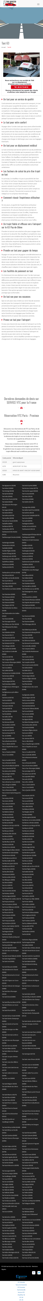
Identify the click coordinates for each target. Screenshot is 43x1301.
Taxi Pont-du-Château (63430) (30, 912)
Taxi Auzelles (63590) (8, 518)
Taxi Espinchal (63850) (28, 703)
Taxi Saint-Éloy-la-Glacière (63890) (31, 997)
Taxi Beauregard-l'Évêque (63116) (31, 534)
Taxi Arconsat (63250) (28, 494)
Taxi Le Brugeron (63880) (9, 785)
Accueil (4, 47)
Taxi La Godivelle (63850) (29, 755)
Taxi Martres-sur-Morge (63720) (31, 825)
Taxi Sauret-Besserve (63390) (10, 1165)
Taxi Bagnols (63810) (27, 524)
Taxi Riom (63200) (7, 934)
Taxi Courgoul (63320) (8, 659)
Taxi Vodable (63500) (8, 1250)
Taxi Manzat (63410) (7, 814)
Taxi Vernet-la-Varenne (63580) (30, 1225)
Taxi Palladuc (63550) (28, 891)
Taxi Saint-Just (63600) (8, 1078)
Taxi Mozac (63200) (27, 861)
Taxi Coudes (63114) (27, 657)
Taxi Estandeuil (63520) (28, 706)
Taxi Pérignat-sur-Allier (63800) (30, 899)
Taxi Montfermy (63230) (28, 853)
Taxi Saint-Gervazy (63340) (9, 1046)
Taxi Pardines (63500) (8, 893)
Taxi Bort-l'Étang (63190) (9, 553)
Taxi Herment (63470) (8, 730)
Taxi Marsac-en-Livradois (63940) (31, 820)
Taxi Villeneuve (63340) (8, 1239)
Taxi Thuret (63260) (27, 1198)
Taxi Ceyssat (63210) (28, 581)
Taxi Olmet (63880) (7, 882)
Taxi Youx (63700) (26, 1255)
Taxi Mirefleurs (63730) (8, 842)
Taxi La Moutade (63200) (9, 763)
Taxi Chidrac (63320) (27, 638)
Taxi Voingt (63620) (27, 1250)
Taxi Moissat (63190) (7, 844)
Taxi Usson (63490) (7, 1212)
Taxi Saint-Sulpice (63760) (9, 1146)
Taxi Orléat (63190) (27, 888)
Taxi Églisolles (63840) (28, 695)
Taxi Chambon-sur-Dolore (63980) (11, 589)
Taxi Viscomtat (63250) (28, 1244)
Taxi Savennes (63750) (28, 1176)
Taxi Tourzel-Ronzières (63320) (10, 1203)
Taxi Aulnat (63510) (7, 513)
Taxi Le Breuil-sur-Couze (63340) (11, 782)
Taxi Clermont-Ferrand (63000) (30, 643)
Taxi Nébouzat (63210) (8, 866)
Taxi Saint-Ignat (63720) (28, 1054)
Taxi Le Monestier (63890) (9, 790)
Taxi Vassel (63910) (7, 1222)
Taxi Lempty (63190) (7, 798)
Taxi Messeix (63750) (8, 839)
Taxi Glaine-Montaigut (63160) (30, 722)
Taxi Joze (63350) (27, 736)
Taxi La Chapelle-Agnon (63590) (30, 744)
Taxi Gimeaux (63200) (8, 722)
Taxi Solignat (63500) (28, 1184)
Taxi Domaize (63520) (8, 676)
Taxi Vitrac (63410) (7, 1247)
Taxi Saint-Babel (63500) (28, 961)
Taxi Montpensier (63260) (29, 855)
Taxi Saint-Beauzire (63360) (9, 967)
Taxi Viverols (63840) (27, 1247)
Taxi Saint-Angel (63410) (8, 959)
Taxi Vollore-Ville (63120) (28, 1252)
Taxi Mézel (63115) (27, 839)
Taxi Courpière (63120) (28, 662)
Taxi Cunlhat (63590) (7, 670)
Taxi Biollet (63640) (7, 548)
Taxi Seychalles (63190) (28, 1182)
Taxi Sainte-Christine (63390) (10, 1160)
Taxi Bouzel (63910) (27, 556)
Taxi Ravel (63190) (27, 929)
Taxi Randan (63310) (7, 929)
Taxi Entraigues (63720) (28, 698)
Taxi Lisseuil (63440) (27, 801)
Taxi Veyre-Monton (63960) (29, 1233)
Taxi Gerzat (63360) (27, 717)
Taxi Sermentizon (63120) (29, 1179)
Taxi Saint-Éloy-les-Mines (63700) (11, 1002)
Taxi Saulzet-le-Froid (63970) (30, 1163)
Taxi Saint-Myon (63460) (8, 1097)
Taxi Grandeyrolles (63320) (29, 725)
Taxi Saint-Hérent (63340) (29, 1046)
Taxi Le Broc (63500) (27, 782)
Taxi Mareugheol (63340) (29, 817)
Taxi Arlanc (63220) (27, 496)
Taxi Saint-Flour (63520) (28, 1010)
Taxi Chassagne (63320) (8, 621)
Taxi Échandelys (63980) (8, 684)
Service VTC (21, 1292)
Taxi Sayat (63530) (7, 1179)
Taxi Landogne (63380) (8, 774)
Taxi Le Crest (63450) (28, 787)
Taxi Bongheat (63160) (28, 551)
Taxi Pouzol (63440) (7, 918)
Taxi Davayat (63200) (27, 673)
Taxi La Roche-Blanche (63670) (10, 766)
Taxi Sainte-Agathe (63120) (9, 1157)
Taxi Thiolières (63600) (8, 1198)
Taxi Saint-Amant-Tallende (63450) (11, 956)
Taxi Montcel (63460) (27, 850)
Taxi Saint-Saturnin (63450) (29, 1135)
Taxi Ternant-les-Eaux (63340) (10, 1195)
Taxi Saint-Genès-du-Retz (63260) (31, 1021)
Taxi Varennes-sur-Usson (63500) (31, 1220)
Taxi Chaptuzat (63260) (28, 605)
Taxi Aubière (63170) (27, 502)
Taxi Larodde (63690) (8, 779)
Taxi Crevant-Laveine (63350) (30, 665)
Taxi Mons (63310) (27, 844)
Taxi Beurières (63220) (8, 545)
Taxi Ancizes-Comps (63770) (30, 488)
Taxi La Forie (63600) (7, 755)
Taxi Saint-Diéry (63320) (28, 994)
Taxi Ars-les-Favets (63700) (9, 499)
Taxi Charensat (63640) (28, 616)
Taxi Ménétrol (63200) (28, 836)
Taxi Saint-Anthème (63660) (29, 959)
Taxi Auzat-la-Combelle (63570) (30, 515)
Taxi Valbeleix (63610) (28, 1212)
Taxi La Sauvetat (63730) (9, 768)
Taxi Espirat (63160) (7, 706)
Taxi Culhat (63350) (27, 668)
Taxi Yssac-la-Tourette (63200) (30, 1258)
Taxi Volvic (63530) (7, 1255)
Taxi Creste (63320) (7, 665)
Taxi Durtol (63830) (27, 681)
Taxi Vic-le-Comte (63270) (9, 1236)
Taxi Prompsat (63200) (8, 921)
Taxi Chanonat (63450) (8, 602)
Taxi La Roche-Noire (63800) (29, 766)
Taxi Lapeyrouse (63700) (29, 774)
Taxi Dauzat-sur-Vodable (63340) (11, 673)
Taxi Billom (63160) (27, 545)
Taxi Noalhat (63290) (27, 872)
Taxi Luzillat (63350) (27, 806)
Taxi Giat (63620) (6, 719)
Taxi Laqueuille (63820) (28, 776)
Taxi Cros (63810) (7, 668)
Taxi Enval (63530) (7, 700)
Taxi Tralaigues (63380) (28, 1203)
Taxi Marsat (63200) (7, 823)
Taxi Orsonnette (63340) (9, 891)
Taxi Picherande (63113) (28, 907)
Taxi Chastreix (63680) (28, 621)
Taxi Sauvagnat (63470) (8, 1171)
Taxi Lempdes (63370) (28, 795)
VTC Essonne (21, 1287)
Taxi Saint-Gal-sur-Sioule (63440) (11, 1016)
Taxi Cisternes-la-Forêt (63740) (10, 640)
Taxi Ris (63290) (26, 934)
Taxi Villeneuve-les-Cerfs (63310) (31, 1239)
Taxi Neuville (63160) (7, 872)
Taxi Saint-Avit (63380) (8, 961)
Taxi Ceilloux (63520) (27, 575)
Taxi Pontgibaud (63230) (28, 915)
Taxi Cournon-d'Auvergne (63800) (11, 662)
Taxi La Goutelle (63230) (8, 760)
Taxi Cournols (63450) (28, 659)
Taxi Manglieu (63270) (28, 812)
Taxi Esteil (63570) (7, 708)
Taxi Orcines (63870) (27, 885)
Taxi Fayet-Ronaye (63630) (9, 711)
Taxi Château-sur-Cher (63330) (10, 624)
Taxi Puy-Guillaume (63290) (29, 923)
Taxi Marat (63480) (27, 814)
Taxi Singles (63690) (7, 1184)
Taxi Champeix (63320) (8, 597)
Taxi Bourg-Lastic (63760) (9, 556)
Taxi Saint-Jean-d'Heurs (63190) (31, 1059)
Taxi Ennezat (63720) (7, 698)
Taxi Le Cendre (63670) (28, 785)
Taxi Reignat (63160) (7, 931)
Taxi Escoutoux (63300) (28, 700)
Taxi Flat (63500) (6, 714)
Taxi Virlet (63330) (7, 1244)
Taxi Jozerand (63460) (8, 738)
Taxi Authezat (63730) (8, 515)
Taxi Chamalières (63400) (29, 586)
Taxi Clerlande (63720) (8, 643)
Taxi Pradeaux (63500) (28, 918)
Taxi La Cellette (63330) (8, 744)
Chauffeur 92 (21, 1295)
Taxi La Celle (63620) (27, 741)
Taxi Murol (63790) (27, 863)
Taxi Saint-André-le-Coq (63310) (31, 956)
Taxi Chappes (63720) (8, 605)
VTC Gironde (21, 1282)
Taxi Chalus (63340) (7, 586)
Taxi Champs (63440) (8, 600)
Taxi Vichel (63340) (27, 1236)
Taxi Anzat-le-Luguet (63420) (30, 491)
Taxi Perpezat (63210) (8, 902)
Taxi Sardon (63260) (7, 1163)
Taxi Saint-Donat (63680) (8, 997)
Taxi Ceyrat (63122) (7, 581)
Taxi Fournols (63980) (28, 714)
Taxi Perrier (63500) (27, 902)
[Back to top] (37, 1295)
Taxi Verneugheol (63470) (9, 1228)
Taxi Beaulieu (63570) (8, 529)
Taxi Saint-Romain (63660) (29, 1133)
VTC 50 (21, 1297)
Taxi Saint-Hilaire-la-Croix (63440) (31, 1048)
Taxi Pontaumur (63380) (8, 915)
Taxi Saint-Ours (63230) (8, 1100)
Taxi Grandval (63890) (28, 727)
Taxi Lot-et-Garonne (21, 1285)
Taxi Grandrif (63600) (8, 727)
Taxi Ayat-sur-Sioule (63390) (10, 521)
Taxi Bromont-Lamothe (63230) (30, 562)
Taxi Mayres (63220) (27, 828)
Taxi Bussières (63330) (28, 567)
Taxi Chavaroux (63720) (8, 638)
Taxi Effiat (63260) (27, 684)
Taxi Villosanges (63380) (8, 1241)
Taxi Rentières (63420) (28, 931)
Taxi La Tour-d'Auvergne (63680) (31, 768)
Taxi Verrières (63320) (8, 1231)
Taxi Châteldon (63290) (8, 632)
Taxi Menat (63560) (7, 836)
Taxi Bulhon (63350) (27, 564)
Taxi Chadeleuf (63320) (28, 583)
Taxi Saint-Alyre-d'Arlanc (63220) (31, 948)
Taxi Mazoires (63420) (28, 831)
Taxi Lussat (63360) (7, 806)
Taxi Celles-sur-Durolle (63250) (10, 578)
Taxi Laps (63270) (7, 776)
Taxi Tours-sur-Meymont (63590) (31, 1201)
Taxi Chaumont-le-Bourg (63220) (31, 632)
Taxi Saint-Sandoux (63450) (9, 1135)
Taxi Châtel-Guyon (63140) (29, 630)
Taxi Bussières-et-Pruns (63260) (11, 572)
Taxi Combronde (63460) (9, 649)
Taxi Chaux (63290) (27, 635)
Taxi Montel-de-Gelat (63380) (10, 853)
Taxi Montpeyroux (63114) (9, 858)
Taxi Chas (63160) (27, 619)
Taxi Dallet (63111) (27, 670)
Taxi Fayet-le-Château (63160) (30, 708)
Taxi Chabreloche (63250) (9, 583)
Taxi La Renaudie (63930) (29, 763)
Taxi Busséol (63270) (7, 567)
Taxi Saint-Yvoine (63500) (29, 1154)
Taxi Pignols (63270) (7, 910)
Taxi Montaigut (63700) (28, 847)
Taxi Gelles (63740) (7, 717)
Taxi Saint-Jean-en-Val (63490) (30, 1065)
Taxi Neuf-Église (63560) (28, 869)
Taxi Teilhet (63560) (27, 1192)
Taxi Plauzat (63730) (7, 912)
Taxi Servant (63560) (7, 1182)
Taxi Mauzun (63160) (7, 828)
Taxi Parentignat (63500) (8, 896)
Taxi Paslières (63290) (28, 896)
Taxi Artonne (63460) (27, 499)
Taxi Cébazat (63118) (8, 575)
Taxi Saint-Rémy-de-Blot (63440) (11, 1127)
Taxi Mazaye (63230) (7, 831)
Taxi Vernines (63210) (28, 1228)
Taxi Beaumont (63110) (28, 529)
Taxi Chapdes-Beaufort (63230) (30, 602)
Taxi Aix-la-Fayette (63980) (29, 485)
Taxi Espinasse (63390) (8, 703)
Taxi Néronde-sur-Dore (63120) (30, 866)
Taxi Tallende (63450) (8, 1190)
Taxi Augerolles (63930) (28, 507)
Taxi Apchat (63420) (7, 494)
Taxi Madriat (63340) (7, 809)
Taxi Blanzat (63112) (27, 548)
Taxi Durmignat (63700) (8, 681)
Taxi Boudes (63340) (27, 553)
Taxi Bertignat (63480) (8, 543)
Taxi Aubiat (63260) (7, 502)
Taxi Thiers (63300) (27, 1195)
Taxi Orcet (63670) (7, 885)
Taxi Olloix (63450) (27, 880)
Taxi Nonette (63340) (28, 874)
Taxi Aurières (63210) (28, 513)
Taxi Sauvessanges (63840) (9, 1173)
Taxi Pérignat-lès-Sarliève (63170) (11, 899)
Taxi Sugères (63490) (8, 1187)
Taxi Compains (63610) (28, 649)
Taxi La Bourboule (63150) (9, 741)
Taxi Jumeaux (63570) (28, 738)
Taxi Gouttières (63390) (8, 725)
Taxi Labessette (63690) (9, 771)
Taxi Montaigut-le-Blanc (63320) (11, 850)
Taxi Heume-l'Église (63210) (29, 730)
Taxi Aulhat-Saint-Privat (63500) (30, 510)
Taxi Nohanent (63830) (8, 874)
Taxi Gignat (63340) (27, 719)
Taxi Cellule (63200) (27, 578)
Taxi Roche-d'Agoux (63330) (29, 940)
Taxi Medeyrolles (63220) (9, 834)
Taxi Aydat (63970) (27, 521)
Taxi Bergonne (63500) (28, 537)
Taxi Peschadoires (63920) (9, 904)
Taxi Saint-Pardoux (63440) (29, 1100)
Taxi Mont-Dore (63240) (8, 847)
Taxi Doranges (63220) (28, 676)
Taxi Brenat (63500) (27, 559)
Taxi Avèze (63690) (27, 518)
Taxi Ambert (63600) (7, 488)
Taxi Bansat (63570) (7, 526)
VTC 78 (21, 1300)
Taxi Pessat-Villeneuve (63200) (10, 907)
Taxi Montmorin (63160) (8, 855)
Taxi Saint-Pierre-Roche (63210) (31, 1111)
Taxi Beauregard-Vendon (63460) (11, 537)
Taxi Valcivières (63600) (8, 1217)
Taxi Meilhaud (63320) (28, 834)
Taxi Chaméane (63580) (8, 594)
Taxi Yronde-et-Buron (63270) (10, 1258)
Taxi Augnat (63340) (7, 510)
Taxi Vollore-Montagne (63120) (10, 1252)
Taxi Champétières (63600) (29, 597)
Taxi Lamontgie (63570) (28, 771)
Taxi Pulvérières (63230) (8, 923)
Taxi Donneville (21, 1290)
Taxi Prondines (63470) (28, 921)
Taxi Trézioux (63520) (28, 1209)
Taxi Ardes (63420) (7, 496)
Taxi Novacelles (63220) (8, 877)
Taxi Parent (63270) (27, 893)
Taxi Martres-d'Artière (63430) (30, 823)
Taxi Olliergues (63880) (8, 880)
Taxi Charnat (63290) (7, 619)
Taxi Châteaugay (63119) (29, 624)
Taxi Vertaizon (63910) (28, 1231)
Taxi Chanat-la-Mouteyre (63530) (31, 600)
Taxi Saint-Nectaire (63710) (29, 1097)
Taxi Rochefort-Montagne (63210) (11, 942)
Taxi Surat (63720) (27, 1187)
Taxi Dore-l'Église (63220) (29, 679)
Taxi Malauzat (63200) (28, 809)
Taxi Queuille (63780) (28, 926)
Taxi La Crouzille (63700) (28, 752)
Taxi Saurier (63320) (27, 1165)
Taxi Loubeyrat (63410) (8, 804)
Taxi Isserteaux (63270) (8, 733)
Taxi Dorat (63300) (7, 679)
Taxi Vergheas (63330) (8, 1225)
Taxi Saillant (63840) (27, 945)
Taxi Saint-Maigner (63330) (9, 1084)
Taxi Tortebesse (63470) (9, 1201)
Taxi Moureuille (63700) (8, 861)
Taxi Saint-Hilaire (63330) (9, 1048)
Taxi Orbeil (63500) (27, 882)
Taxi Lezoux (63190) (27, 798)
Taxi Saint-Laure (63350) (28, 1078)
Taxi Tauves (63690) (27, 1190)
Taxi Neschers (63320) (8, 869)
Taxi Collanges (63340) (8, 646)
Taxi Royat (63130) (7, 945)
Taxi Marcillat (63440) (8, 817)
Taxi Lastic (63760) (27, 779)
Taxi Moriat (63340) (27, 858)
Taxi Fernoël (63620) (27, 711)
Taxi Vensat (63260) (27, 1222)
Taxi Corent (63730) (7, 657)
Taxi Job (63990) (6, 736)
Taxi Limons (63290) (7, 801)
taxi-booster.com (11, 1266)
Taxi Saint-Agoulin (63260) (9, 948)
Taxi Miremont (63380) (28, 842)
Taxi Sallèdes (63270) (28, 1160)
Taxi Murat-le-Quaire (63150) (10, 863)
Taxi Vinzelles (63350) (28, 1241)
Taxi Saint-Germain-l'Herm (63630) (31, 1032)
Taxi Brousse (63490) (8, 564)
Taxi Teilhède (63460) (8, 1192)
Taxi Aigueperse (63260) (9, 485)
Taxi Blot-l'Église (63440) (8, 551)
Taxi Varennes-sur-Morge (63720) (11, 1220)
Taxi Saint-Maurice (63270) (9, 1095)
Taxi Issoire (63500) (27, 733)
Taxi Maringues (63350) (8, 820)
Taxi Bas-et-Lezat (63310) (29, 526)
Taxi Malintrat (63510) (8, 812)
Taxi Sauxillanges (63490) (9, 1176)
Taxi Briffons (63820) (7, 562)
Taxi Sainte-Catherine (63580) (30, 1157)
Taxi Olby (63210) (27, 877)
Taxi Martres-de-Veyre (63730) (10, 825)
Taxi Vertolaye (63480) (8, 1233)
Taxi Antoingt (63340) (8, 491)
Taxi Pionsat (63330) (27, 910)
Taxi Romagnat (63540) (28, 942)
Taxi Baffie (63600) (7, 524)
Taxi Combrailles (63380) (29, 646)
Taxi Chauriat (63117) (8, 635)
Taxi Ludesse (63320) (28, 804)
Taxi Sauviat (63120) (27, 1173)
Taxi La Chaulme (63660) (8, 752)
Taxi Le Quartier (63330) (28, 790)
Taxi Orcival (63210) (7, 888)
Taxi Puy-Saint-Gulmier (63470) (10, 926)
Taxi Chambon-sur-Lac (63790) (30, 589)
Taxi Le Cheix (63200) (8, 787)
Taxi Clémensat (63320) (28, 640)
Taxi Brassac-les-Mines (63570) (10, 559)
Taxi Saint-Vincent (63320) (9, 1154)
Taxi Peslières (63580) (28, 904)
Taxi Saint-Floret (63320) (9, 1010)
